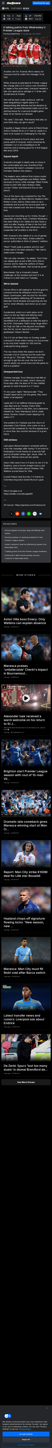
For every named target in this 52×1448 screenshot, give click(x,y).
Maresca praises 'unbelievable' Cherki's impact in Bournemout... (26, 669)
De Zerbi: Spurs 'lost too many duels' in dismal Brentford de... (26, 1067)
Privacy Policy (25, 1429)
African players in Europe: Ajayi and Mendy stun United (25, 531)
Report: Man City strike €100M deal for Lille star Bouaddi (25, 874)
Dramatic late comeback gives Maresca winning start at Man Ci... (25, 825)
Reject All (26, 1439)
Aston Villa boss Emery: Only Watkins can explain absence (25, 621)
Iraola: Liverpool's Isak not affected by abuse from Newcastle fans (25, 545)
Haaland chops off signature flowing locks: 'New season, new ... (24, 922)
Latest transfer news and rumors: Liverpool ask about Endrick (24, 1019)
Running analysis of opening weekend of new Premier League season (24, 538)
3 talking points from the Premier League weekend (26, 551)
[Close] (47, 1408)
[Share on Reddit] (17, 514)
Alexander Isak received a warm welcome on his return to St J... (24, 720)
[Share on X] (11, 514)
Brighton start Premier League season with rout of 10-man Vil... (25, 775)
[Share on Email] (35, 514)
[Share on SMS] (40, 514)
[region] (26, 1426)
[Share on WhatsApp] (29, 514)
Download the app (41, 3)
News (26, 8)
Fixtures (16, 8)
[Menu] (3, 3)
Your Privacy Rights (26, 1445)
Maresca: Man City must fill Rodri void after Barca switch (24, 970)
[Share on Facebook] (23, 514)
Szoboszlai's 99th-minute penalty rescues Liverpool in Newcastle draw (22, 556)
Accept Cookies (26, 1434)
